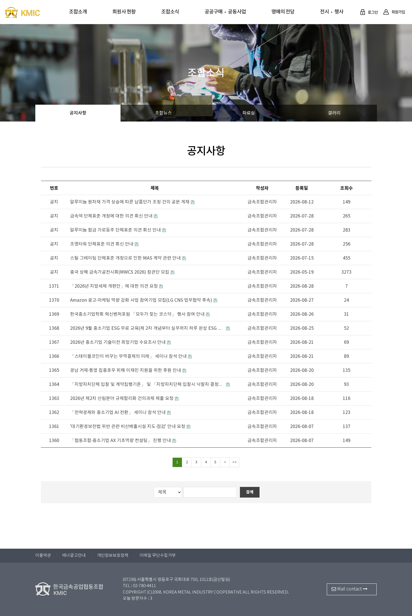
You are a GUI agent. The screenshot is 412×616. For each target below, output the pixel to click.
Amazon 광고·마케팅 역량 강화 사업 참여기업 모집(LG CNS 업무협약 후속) (141, 300)
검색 (249, 492)
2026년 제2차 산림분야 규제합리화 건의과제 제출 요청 (121, 398)
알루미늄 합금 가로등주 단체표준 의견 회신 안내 (115, 230)
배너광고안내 (74, 555)
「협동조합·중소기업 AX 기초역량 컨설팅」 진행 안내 (120, 440)
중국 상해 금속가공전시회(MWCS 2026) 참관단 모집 (119, 272)
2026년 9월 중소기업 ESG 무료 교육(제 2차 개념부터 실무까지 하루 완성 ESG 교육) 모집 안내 (147, 328)
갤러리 (334, 113)
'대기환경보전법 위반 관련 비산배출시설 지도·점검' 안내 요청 (127, 426)
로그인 (372, 12)
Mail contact (349, 589)
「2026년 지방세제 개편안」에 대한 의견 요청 (114, 286)
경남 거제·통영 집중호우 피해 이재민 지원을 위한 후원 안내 (125, 370)
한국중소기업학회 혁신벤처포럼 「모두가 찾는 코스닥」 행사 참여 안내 (137, 314)
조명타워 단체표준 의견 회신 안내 (101, 244)
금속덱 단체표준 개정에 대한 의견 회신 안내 (111, 216)
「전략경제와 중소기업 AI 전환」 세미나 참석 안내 (118, 412)
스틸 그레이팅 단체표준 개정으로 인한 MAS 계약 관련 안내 (125, 258)
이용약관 (43, 555)
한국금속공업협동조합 (33, 12)
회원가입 (398, 12)
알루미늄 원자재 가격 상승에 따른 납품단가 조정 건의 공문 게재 (129, 202)
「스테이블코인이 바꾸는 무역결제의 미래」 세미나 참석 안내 (128, 356)
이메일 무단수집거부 (158, 555)
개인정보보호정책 (112, 555)
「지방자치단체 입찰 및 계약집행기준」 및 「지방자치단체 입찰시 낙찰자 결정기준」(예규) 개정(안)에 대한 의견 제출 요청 (147, 384)
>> (234, 462)
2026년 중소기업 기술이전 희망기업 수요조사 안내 (118, 342)
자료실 (248, 113)
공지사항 (78, 113)
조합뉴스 (163, 113)
